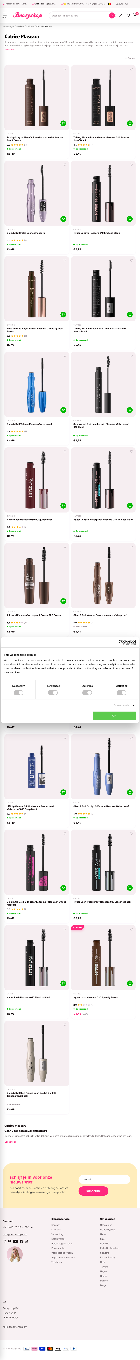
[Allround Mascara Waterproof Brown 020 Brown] (36, 575)
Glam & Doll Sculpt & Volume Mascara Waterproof (101, 806)
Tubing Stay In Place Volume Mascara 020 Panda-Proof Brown (35, 139)
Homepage (8, 26)
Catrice (30, 26)
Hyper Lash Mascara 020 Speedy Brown (95, 997)
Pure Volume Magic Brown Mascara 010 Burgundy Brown (35, 330)
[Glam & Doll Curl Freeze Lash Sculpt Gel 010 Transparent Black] (36, 1053)
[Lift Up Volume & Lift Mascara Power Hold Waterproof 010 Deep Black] (36, 766)
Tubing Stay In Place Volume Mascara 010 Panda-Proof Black (101, 139)
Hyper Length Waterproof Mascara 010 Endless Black (103, 519)
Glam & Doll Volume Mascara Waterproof (29, 424)
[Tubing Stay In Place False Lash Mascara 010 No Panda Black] (103, 288)
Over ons (56, 1229)
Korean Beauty (107, 1257)
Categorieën (107, 1219)
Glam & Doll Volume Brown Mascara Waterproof (100, 615)
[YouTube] (15, 1241)
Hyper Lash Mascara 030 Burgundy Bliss (29, 519)
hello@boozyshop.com (15, 1234)
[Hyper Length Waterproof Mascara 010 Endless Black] (103, 480)
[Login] (120, 15)
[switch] (53, 692)
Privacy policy (58, 1248)
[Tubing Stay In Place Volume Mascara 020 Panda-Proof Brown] (36, 97)
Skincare (104, 1252)
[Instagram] (4, 1241)
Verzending (57, 1234)
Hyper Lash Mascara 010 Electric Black (29, 997)
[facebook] (21, 1241)
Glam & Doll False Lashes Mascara (26, 233)
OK (114, 715)
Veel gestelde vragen (62, 1252)
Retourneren (58, 1238)
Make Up (104, 1243)
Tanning (104, 1266)
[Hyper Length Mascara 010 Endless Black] (103, 193)
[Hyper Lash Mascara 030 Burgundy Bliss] (36, 480)
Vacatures (56, 1262)
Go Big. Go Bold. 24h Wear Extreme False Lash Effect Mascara (36, 903)
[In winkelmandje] (63, 123)
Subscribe (93, 1191)
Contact (55, 1225)
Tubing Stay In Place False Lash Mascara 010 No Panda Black (100, 330)
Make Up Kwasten (109, 1248)
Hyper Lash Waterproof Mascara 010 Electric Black (102, 901)
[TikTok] (27, 1241)
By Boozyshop (107, 1229)
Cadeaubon (106, 1225)
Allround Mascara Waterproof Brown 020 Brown (34, 615)
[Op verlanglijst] (65, 69)
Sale (102, 1238)
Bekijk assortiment (5, 14)
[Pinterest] (9, 1241)
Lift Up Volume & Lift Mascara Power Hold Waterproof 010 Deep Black (30, 808)
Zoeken (112, 16)
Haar (102, 1262)
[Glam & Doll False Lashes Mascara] (36, 193)
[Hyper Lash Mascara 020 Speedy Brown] (103, 957)
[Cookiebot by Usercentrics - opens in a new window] (121, 642)
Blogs (103, 1285)
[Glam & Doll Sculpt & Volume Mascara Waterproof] (103, 766)
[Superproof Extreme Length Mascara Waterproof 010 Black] (103, 384)
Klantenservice (60, 1219)
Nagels (103, 1271)
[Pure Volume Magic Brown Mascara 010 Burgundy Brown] (36, 288)
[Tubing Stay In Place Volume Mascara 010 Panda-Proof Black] (103, 97)
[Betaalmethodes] (26, 1349)
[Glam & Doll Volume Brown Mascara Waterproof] (103, 575)
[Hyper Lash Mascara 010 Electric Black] (36, 957)
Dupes (103, 1276)
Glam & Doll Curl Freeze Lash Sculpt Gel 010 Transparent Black (31, 1094)
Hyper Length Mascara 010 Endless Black (96, 233)
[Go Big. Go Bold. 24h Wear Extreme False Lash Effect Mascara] (36, 862)
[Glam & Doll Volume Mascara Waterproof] (36, 384)
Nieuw (103, 1234)
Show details (121, 705)
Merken (20, 26)
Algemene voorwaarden (63, 1257)
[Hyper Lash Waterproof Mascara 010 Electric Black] (103, 862)
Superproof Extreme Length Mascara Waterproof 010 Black (101, 425)
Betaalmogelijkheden (62, 1243)
